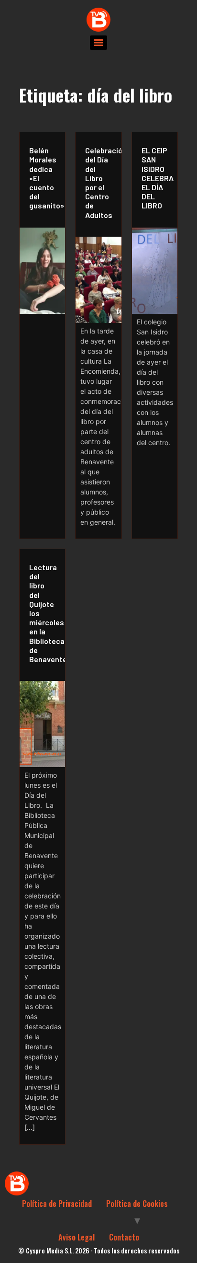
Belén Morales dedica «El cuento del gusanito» (44, 178)
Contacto (124, 1237)
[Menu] (98, 42)
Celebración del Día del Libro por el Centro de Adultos (100, 182)
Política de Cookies (137, 1203)
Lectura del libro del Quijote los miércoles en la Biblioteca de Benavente (44, 613)
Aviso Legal (76, 1237)
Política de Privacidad (57, 1203)
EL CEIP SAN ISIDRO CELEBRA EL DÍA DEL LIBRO (157, 178)
